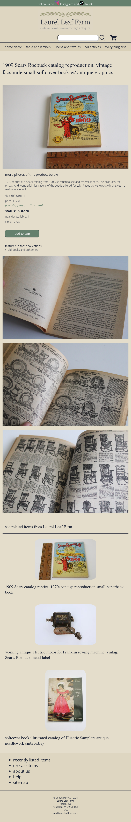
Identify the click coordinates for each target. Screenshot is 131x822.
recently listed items (31, 760)
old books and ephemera (23, 250)
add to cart (22, 233)
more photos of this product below (31, 174)
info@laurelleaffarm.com (65, 813)
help (17, 776)
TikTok (88, 4)
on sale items (25, 765)
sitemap (20, 782)
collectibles (93, 47)
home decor (13, 47)
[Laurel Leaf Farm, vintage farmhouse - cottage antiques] (65, 20)
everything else (115, 47)
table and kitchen (38, 47)
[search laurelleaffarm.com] (103, 38)
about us (21, 771)
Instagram (66, 4)
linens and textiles (68, 47)
